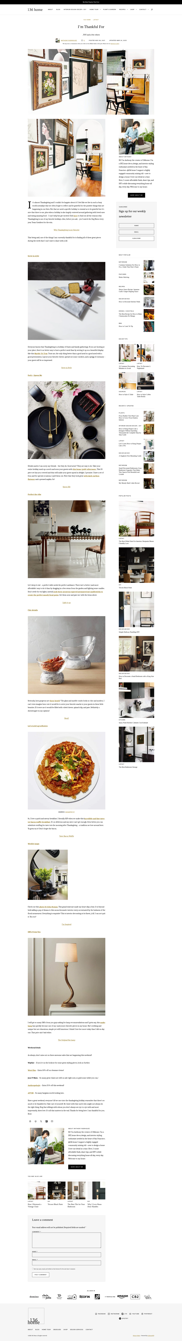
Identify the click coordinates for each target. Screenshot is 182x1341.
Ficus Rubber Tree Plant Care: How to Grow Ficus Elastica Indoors (129, 418)
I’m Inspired (66, 924)
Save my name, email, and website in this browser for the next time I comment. (54, 1269)
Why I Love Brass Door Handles (95, 1205)
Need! (66, 718)
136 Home (87, 19)
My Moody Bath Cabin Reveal (129, 483)
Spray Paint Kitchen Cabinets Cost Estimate (133, 723)
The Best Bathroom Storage (128, 767)
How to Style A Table (126, 394)
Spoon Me (66, 487)
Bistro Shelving (124, 277)
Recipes (122, 9)
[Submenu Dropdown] (100, 9)
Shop (132, 9)
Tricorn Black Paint (55, 1204)
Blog (58, 9)
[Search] (152, 9)
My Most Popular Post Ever (91, 2)
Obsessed (57, 1329)
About (50, 9)
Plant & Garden (109, 9)
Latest (96, 19)
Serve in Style (66, 368)
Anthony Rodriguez (69, 40)
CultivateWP (151, 1335)
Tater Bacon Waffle (66, 836)
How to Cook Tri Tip (126, 326)
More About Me (77, 1167)
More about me (136, 195)
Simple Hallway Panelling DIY (129, 632)
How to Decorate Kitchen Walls (129, 302)
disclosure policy (115, 43)
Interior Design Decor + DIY (75, 9)
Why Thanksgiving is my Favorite (66, 230)
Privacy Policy (136, 1335)
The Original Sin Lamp (66, 1040)
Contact (142, 9)
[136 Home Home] (35, 9)
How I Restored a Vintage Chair (34, 1205)
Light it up (67, 603)
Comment (36, 1231)
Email (35, 1259)
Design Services (76, 1329)
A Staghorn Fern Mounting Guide (130, 456)
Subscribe (136, 238)
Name (34, 1251)
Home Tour (94, 9)
